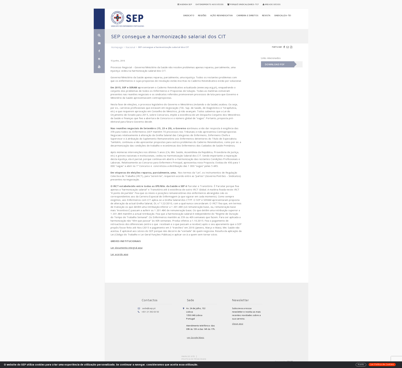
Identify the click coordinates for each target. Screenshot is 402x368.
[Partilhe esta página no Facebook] (284, 47)
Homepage (117, 47)
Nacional (130, 47)
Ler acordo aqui (119, 254)
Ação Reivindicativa (221, 15)
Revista (266, 15)
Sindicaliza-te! (282, 15)
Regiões (202, 15)
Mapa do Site (188, 356)
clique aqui (237, 323)
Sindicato (188, 15)
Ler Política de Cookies (382, 364)
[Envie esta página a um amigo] (288, 47)
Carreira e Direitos (247, 15)
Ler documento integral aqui (127, 247)
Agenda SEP (185, 4)
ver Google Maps (195, 337)
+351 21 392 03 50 (150, 311)
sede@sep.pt (148, 308)
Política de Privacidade (194, 359)
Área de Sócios (272, 4)
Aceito (361, 364)
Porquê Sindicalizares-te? (244, 4)
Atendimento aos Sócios (210, 4)
